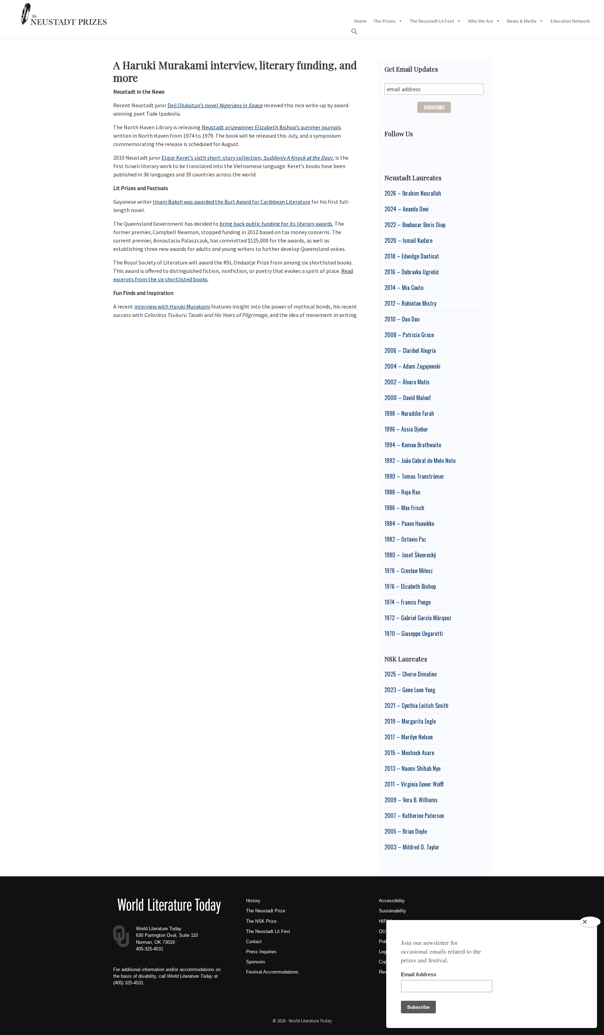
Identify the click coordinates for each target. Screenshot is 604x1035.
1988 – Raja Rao (402, 492)
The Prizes (385, 21)
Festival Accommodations (272, 972)
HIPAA (386, 921)
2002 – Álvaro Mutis (407, 382)
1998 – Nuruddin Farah (409, 413)
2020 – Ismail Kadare (408, 240)
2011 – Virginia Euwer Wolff (414, 784)
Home (360, 21)
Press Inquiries (261, 951)
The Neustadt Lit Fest (432, 21)
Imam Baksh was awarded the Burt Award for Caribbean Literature (231, 201)
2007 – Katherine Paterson (414, 815)
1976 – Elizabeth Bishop (410, 586)
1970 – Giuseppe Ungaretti (413, 633)
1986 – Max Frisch (404, 508)
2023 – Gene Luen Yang (409, 690)
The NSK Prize (261, 921)
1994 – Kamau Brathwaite (412, 445)
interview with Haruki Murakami (172, 306)
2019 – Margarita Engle (410, 721)
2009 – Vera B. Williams (411, 800)
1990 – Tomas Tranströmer (414, 476)
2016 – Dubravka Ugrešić (411, 272)
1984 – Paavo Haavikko (409, 523)
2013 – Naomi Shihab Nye (412, 768)
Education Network (570, 21)
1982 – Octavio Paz (405, 539)
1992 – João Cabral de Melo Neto (419, 460)
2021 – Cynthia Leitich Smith (416, 705)
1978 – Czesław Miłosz (408, 570)
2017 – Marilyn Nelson (408, 737)
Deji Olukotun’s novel (215, 105)
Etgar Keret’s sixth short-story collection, (247, 157)
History (253, 900)
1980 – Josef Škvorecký (410, 555)
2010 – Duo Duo (401, 319)
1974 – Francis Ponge (407, 602)
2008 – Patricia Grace (409, 335)
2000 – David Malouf (407, 397)
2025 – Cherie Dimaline (410, 674)
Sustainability (392, 910)
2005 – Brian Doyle (405, 831)
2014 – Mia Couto (403, 287)
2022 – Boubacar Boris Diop (414, 224)
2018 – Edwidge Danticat (411, 256)
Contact (254, 941)
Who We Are (480, 21)
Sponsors (255, 961)
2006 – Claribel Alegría (410, 350)
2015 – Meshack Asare (409, 752)
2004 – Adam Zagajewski (412, 366)
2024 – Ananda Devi (406, 209)
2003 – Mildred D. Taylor (411, 847)
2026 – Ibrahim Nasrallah (412, 193)
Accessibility (392, 900)
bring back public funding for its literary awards (276, 223)
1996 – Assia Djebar (406, 429)
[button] (354, 33)
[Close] (590, 922)
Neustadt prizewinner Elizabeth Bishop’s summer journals (271, 127)
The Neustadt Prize (265, 910)
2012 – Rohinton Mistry (410, 303)
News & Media (522, 21)
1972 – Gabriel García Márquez (417, 618)
